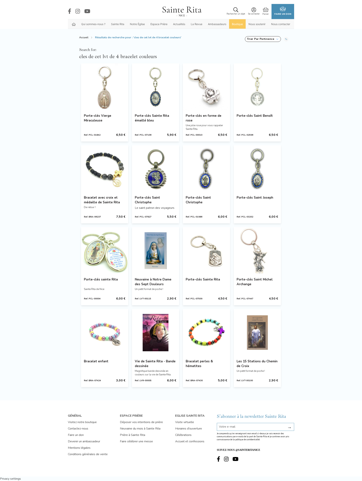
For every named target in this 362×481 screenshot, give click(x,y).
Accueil (83, 37)
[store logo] (182, 11)
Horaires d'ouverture (188, 428)
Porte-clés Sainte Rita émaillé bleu (152, 118)
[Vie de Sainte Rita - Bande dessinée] (155, 332)
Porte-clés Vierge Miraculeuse (97, 118)
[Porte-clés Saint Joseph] (257, 168)
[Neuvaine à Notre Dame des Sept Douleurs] (155, 250)
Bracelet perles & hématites (199, 363)
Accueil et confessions (189, 441)
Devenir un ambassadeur (84, 441)
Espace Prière (158, 24)
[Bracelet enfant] (104, 332)
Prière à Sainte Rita (132, 435)
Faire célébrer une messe (136, 441)
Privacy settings (10, 479)
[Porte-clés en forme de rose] (206, 87)
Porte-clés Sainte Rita (203, 279)
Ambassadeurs (217, 24)
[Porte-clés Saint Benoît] (257, 87)
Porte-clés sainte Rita (101, 279)
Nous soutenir (256, 24)
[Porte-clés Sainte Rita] (206, 250)
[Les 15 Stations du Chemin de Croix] (257, 332)
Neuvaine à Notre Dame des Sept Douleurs (153, 281)
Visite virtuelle (184, 422)
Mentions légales (79, 448)
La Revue (196, 24)
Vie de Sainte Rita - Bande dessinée (155, 363)
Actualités (179, 24)
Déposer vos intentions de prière (141, 422)
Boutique (237, 24)
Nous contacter (280, 24)
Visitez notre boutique (82, 422)
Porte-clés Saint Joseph (255, 197)
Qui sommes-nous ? (93, 24)
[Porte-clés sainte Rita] (104, 250)
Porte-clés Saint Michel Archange (255, 281)
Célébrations (183, 435)
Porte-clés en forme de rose (203, 118)
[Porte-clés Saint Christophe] (155, 168)
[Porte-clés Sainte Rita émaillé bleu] (155, 87)
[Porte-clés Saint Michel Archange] (257, 250)
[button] (263, 39)
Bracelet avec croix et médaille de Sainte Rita (102, 199)
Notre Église (137, 24)
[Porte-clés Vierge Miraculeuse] (104, 87)
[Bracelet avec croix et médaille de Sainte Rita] (104, 168)
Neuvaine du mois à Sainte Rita (140, 428)
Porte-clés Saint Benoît (255, 116)
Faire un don (282, 13)
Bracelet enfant (96, 361)
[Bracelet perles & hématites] (206, 332)
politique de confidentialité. (247, 439)
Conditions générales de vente (88, 454)
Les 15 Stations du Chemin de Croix (257, 363)
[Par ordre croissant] (286, 39)
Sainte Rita (117, 24)
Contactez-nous (78, 428)
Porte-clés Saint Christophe (147, 199)
